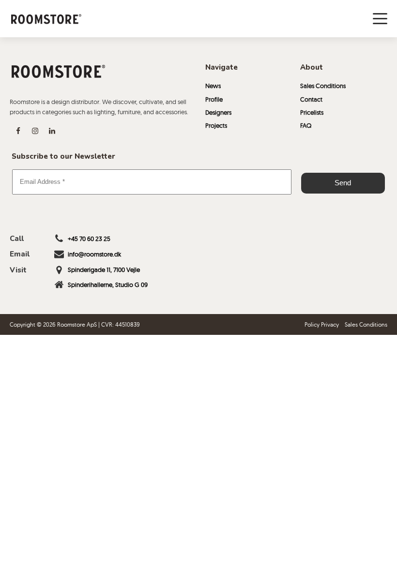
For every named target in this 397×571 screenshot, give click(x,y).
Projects (216, 125)
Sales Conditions (323, 86)
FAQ (305, 125)
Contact (311, 99)
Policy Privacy (322, 324)
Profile (214, 99)
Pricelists (311, 112)
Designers (218, 112)
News (213, 86)
